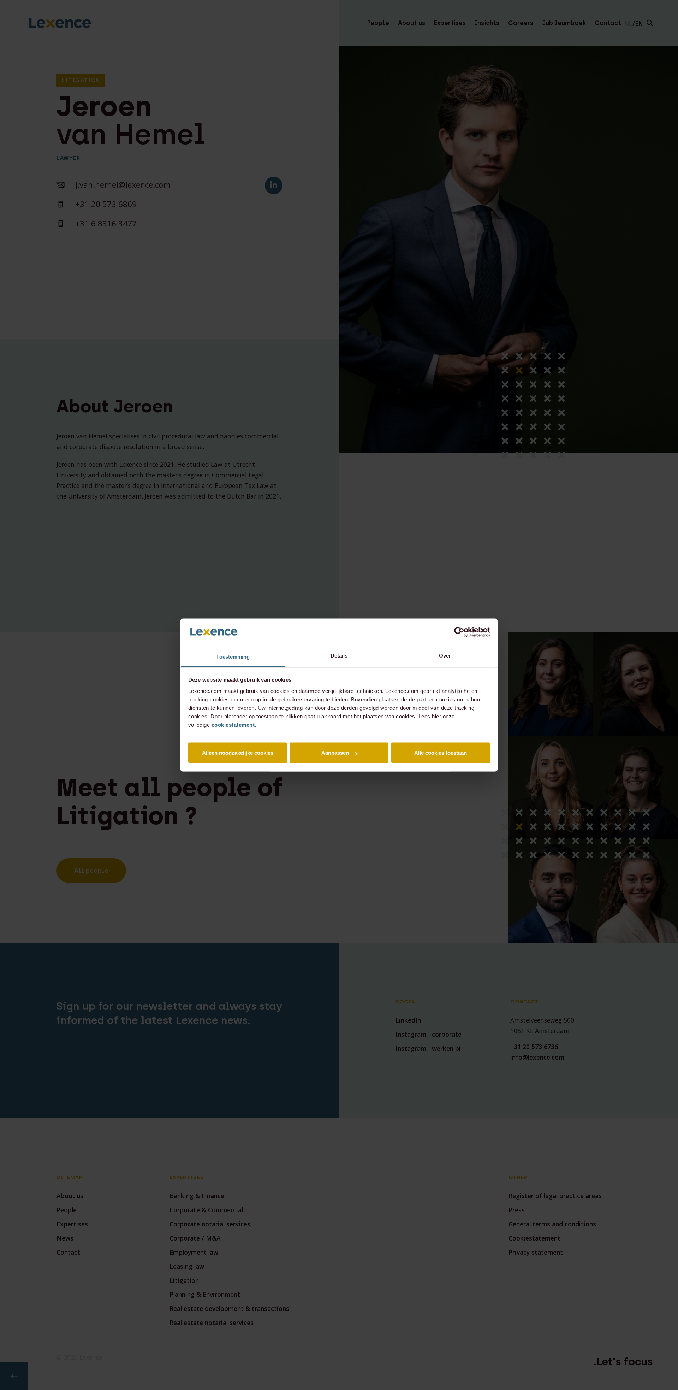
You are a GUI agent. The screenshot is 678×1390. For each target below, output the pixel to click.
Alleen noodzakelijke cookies (237, 753)
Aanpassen (335, 753)
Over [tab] (445, 655)
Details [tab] (339, 655)
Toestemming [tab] (233, 656)
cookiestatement (233, 724)
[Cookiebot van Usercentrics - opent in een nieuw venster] (459, 632)
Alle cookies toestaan (440, 753)
